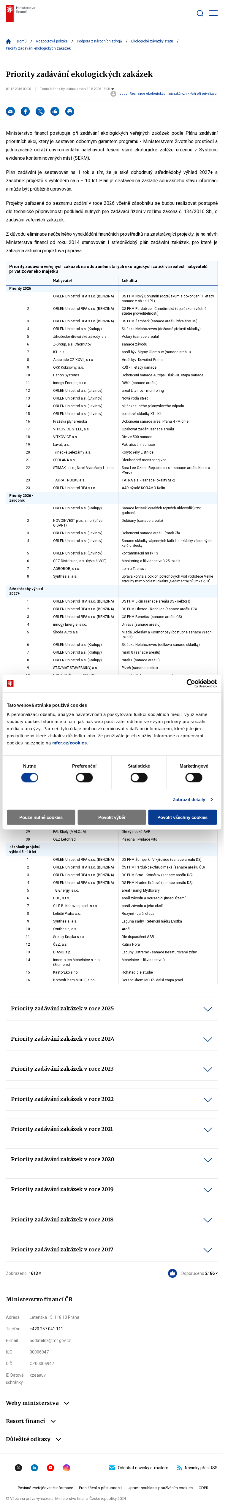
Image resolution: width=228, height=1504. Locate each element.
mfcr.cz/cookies (69, 742)
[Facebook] (25, 111)
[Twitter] (40, 111)
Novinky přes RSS (201, 1467)
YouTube (50, 1467)
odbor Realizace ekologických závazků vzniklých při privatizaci (168, 94)
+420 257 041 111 (46, 1329)
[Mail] (10, 111)
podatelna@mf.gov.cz (50, 1340)
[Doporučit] (54, 111)
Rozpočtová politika (52, 41)
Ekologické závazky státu (152, 41)
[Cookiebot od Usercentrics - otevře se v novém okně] (191, 683)
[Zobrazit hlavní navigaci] (213, 13)
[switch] (84, 777)
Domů (22, 41)
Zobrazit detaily (189, 799)
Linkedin (34, 1467)
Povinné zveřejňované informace (45, 1488)
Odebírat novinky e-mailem (143, 1467)
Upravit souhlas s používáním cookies (160, 1488)
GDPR (203, 1488)
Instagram (66, 1467)
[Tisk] (69, 111)
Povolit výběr (112, 817)
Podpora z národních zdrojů (99, 41)
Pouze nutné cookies (41, 817)
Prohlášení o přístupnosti (100, 1488)
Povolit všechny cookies (182, 817)
